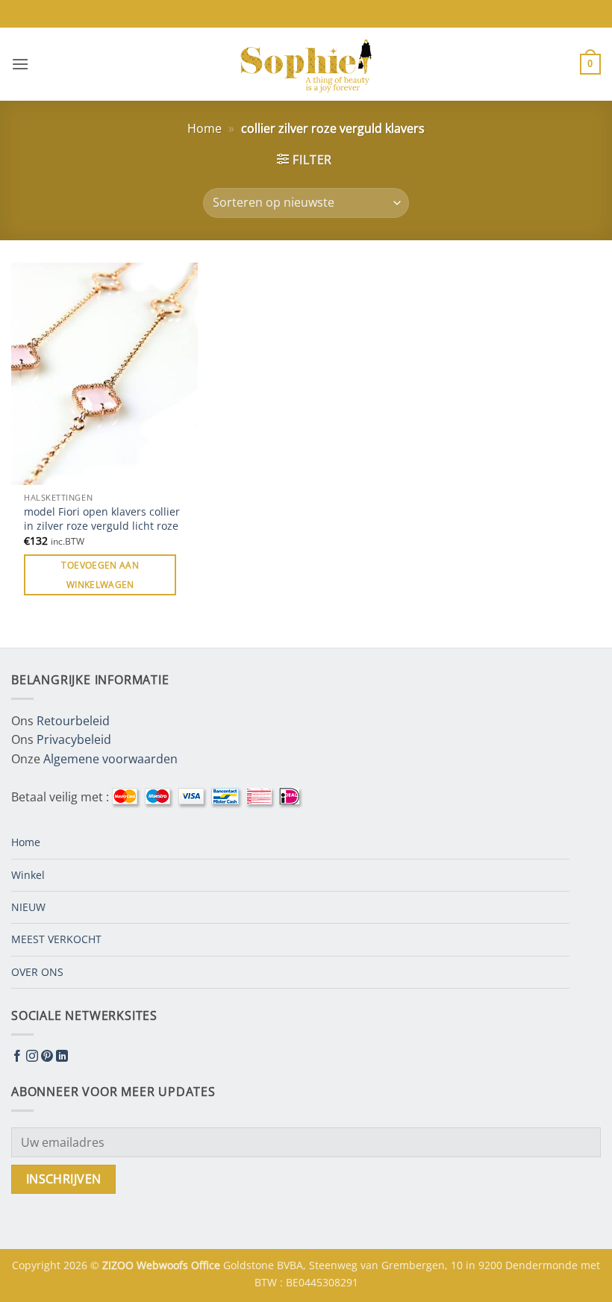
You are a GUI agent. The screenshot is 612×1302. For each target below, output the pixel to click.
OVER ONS (37, 972)
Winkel (28, 875)
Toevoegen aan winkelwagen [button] (100, 574)
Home (204, 128)
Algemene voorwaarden (110, 759)
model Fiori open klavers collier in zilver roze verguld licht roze (102, 519)
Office (207, 1265)
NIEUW (28, 907)
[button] (20, 64)
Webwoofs (164, 1265)
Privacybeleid (74, 739)
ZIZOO (119, 1265)
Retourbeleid (73, 721)
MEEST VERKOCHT (56, 939)
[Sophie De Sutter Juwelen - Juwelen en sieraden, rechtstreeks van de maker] (306, 64)
